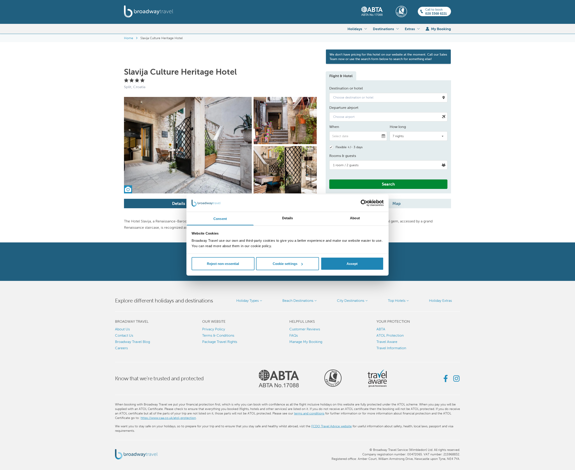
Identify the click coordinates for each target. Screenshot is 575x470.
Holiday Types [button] (247, 300)
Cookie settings (285, 264)
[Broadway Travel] (148, 11)
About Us (122, 329)
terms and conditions (309, 413)
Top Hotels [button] (396, 300)
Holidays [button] (354, 29)
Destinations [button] (383, 29)
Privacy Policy (213, 329)
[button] (388, 97)
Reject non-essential (223, 264)
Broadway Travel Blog (132, 342)
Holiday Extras (440, 300)
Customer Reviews (304, 329)
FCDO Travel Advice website (331, 426)
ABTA (380, 329)
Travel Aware (386, 342)
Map (396, 203)
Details (178, 203)
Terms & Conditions (218, 335)
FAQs (293, 335)
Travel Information (391, 348)
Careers (121, 348)
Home (128, 38)
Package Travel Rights (219, 342)
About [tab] (355, 218)
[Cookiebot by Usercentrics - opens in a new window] (364, 203)
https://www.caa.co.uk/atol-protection (168, 418)
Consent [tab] (220, 218)
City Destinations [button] (350, 300)
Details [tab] (287, 218)
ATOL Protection (390, 335)
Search (388, 184)
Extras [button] (410, 29)
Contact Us (124, 335)
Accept (352, 264)
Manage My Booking (305, 342)
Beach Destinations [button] (297, 300)
